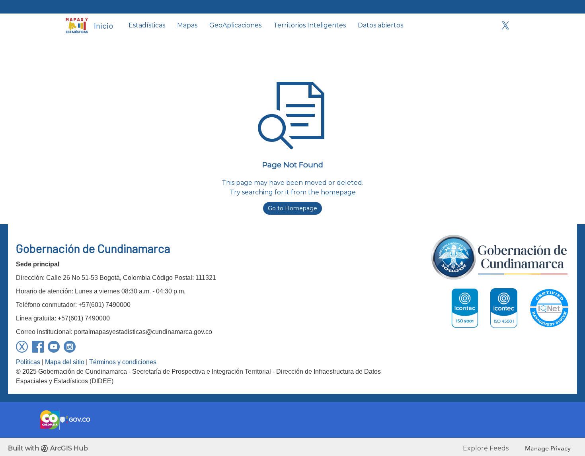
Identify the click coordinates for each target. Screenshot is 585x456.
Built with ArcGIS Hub (48, 448)
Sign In (502, 6)
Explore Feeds (486, 448)
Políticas (28, 362)
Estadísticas (147, 25)
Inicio (103, 25)
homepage (338, 192)
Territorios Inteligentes (309, 25)
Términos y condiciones (122, 362)
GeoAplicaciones (235, 25)
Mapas (187, 25)
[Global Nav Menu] (70, 7)
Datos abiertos (380, 25)
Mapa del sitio (64, 362)
